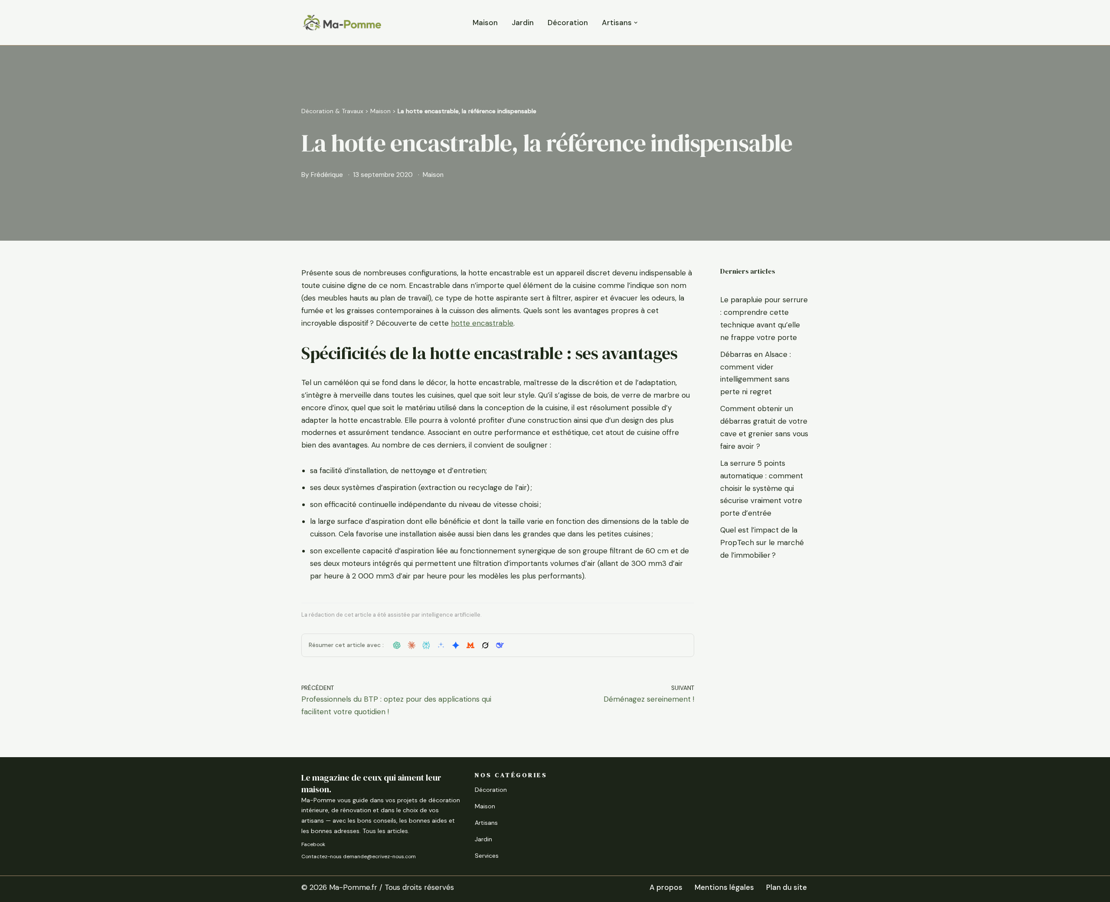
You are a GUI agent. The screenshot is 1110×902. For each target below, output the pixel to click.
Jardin (523, 22)
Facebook (313, 844)
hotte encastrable (482, 323)
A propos (666, 887)
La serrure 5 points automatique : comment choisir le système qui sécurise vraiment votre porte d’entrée (761, 488)
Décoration (568, 22)
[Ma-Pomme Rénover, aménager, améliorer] (341, 22)
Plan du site (786, 887)
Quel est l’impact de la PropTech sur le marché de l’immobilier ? (762, 542)
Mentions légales (724, 887)
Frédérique (327, 174)
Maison (485, 22)
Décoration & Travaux (332, 111)
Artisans (486, 823)
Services (487, 856)
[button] (636, 23)
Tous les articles (385, 831)
